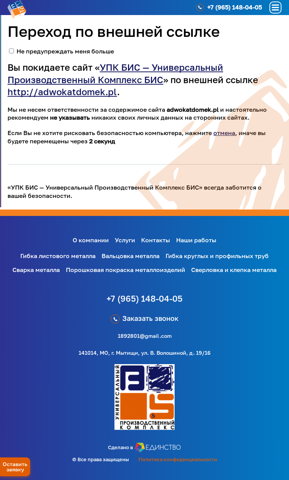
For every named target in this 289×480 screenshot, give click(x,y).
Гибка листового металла (58, 256)
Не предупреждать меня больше (65, 51)
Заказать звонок (150, 318)
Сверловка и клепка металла (234, 269)
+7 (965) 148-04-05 (144, 298)
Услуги (125, 240)
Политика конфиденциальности (177, 459)
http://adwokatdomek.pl (62, 91)
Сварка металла (36, 269)
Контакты (155, 240)
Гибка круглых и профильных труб (217, 256)
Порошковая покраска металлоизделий (125, 269)
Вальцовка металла (131, 256)
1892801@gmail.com (145, 336)
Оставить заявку (15, 466)
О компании (91, 240)
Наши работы (196, 240)
